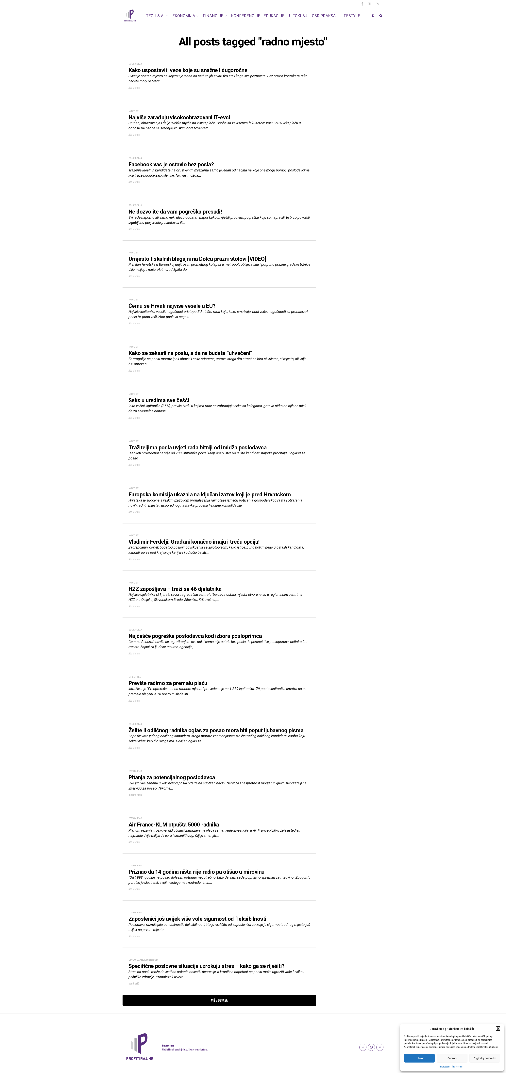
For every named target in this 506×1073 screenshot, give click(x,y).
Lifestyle (350, 15)
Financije (213, 15)
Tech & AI (155, 15)
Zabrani (452, 1058)
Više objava (219, 1000)
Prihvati (419, 1058)
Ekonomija (183, 15)
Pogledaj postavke (485, 1058)
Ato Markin (134, 87)
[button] (498, 1029)
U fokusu (298, 15)
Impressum (445, 1066)
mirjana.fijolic (135, 795)
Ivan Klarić (133, 983)
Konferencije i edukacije (257, 15)
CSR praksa (324, 15)
